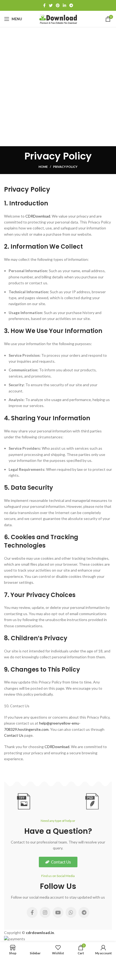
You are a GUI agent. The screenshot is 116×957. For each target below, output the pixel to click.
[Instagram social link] (45, 912)
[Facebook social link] (44, 5)
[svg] (58, 801)
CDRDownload (37, 216)
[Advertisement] (58, 88)
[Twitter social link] (50, 5)
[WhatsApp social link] (71, 912)
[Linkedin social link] (64, 5)
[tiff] (24, 801)
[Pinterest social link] (57, 5)
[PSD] (92, 801)
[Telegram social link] (71, 5)
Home (43, 166)
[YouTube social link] (58, 912)
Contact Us (13, 735)
